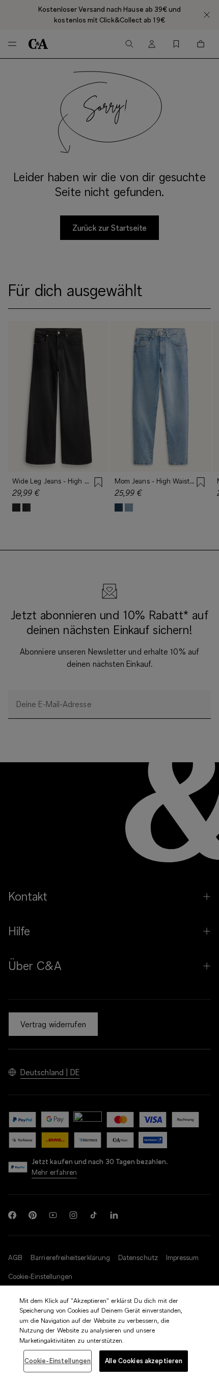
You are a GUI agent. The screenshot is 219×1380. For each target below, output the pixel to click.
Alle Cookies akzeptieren (143, 1361)
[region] (109, 1333)
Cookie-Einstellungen (57, 1361)
